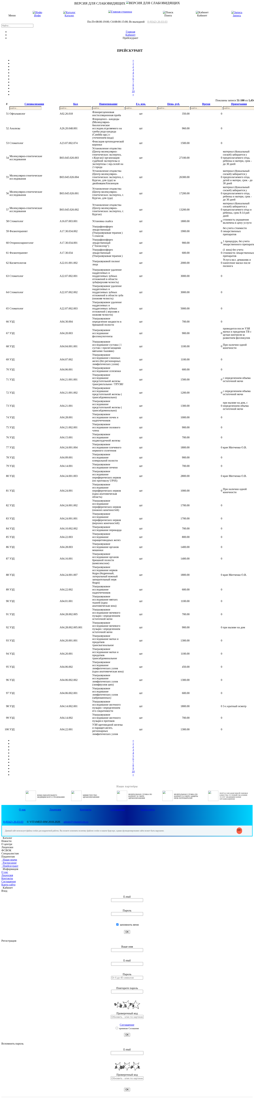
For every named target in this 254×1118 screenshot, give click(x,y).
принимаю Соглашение (129, 1028)
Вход (4, 890)
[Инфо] (37, 12)
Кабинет (130, 34)
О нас (22, 809)
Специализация (34, 104)
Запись (237, 15)
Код (75, 104)
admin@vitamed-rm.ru (76, 821)
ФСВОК (6, 850)
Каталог (69, 15)
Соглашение (117, 809)
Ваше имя (127, 946)
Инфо (37, 15)
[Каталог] (69, 12)
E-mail (127, 896)
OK (127, 932)
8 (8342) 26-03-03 (157, 21)
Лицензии (7, 847)
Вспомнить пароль (12, 1043)
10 (133, 91)
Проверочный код (127, 1013)
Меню (12, 15)
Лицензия (55, 809)
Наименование (108, 104)
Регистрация (8, 940)
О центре (6, 844)
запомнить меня (129, 924)
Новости (6, 841)
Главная (130, 31)
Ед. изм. (141, 104)
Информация (9, 869)
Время (206, 104)
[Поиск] (168, 12)
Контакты (85, 809)
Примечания (239, 104)
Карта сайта (148, 809)
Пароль (127, 910)
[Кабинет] (202, 12)
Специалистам (10, 853)
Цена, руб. (173, 104)
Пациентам (8, 856)
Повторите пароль (127, 988)
